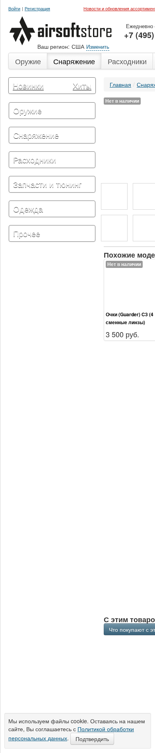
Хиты (82, 85)
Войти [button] (14, 8)
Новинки (28, 85)
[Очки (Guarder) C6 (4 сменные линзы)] (114, 196)
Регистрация (37, 8)
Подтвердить (92, 739)
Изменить (97, 46)
